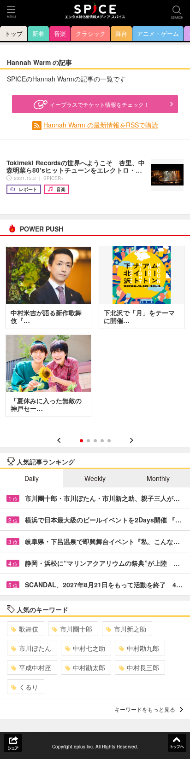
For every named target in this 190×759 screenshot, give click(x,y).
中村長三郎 (143, 667)
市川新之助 (130, 628)
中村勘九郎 (143, 648)
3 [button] (95, 440)
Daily (31, 478)
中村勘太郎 (89, 667)
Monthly (158, 478)
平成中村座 (35, 667)
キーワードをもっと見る (144, 709)
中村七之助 (89, 648)
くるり (28, 686)
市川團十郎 (76, 628)
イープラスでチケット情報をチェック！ (99, 104)
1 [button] (81, 440)
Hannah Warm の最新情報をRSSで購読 (100, 124)
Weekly (95, 478)
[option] (95, 334)
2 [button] (88, 440)
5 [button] (109, 440)
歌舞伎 (28, 628)
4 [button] (102, 440)
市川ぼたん (35, 648)
